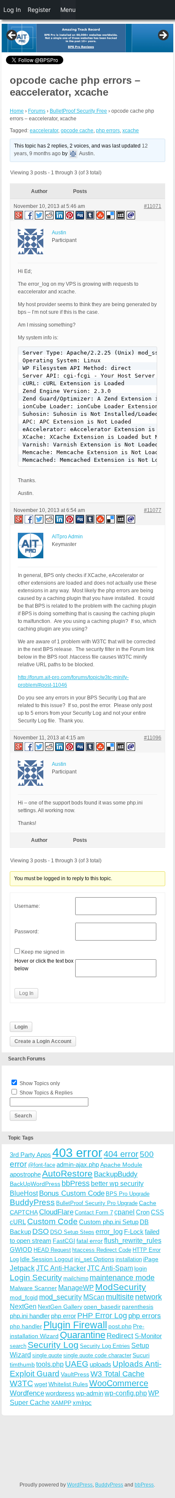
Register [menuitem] (39, 9)
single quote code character (97, 1355)
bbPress (76, 1183)
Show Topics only (40, 1083)
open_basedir (102, 1306)
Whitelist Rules (68, 1384)
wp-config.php (125, 1393)
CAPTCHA (24, 1212)
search (18, 1346)
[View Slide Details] (87, 38)
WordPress (80, 1485)
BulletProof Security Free (78, 111)
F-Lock (134, 1231)
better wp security (117, 1183)
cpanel (124, 1212)
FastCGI (64, 1240)
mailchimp (75, 1278)
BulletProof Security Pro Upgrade (97, 1203)
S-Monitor (148, 1335)
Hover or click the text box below (43, 965)
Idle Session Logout (46, 1259)
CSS (157, 1212)
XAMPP (61, 1402)
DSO (40, 1231)
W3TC (21, 1383)
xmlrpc (82, 1402)
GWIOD (21, 1249)
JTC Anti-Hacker (61, 1268)
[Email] (131, 214)
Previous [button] (12, 35)
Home (17, 111)
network (148, 1297)
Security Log (53, 1345)
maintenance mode (122, 1277)
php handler (26, 1326)
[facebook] (29, 214)
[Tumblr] (90, 214)
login (140, 1268)
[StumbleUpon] (100, 214)
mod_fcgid (24, 1297)
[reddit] (49, 214)
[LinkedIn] (60, 214)
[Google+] (18, 214)
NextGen (23, 1306)
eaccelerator (44, 131)
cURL (18, 1221)
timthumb (22, 1364)
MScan (93, 1297)
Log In (26, 993)
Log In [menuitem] (12, 9)
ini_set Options (94, 1259)
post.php (120, 1326)
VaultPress (75, 1374)
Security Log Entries (105, 1346)
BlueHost (24, 1193)
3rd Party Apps (30, 1154)
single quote (47, 1355)
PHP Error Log (102, 1315)
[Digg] (80, 214)
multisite (120, 1297)
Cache (147, 1203)
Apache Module (121, 1164)
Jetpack (22, 1268)
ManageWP (76, 1287)
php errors (108, 131)
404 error (121, 1154)
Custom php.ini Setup (108, 1221)
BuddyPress (32, 1202)
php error (63, 1315)
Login (21, 1027)
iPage (150, 1259)
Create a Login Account (42, 1041)
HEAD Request (52, 1250)
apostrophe (25, 1174)
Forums (36, 111)
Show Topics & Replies (46, 1093)
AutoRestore (67, 1173)
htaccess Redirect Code (101, 1250)
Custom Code (52, 1221)
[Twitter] (39, 214)
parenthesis (137, 1306)
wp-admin (89, 1393)
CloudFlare (56, 1212)
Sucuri (141, 1355)
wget (40, 1384)
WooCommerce (118, 1383)
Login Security (36, 1277)
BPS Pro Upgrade (128, 1194)
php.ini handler (30, 1315)
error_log (109, 1231)
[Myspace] (121, 214)
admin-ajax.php (77, 1164)
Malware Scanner (33, 1288)
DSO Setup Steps (72, 1232)
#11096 (152, 738)
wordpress (60, 1393)
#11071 (152, 206)
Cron (143, 1212)
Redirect (120, 1336)
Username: (27, 906)
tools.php (50, 1364)
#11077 (152, 510)
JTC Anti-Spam (110, 1268)
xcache (130, 131)
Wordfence (27, 1393)
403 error (77, 1153)
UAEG (76, 1363)
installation (129, 1259)
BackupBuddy (116, 1174)
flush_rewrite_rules (132, 1240)
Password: (26, 932)
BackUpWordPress (35, 1183)
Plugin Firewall (75, 1325)
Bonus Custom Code (71, 1193)
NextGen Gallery (60, 1306)
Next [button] (162, 35)
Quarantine (82, 1335)
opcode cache (77, 131)
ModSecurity (120, 1287)
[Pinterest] (70, 214)
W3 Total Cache (117, 1373)
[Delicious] (111, 214)
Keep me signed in (43, 952)
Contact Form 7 (94, 1212)
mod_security (60, 1297)
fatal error (89, 1240)
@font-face (41, 1165)
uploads (100, 1364)
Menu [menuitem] (68, 9)
